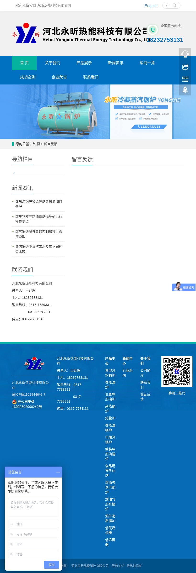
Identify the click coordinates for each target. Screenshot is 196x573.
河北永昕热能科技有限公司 (90, 566)
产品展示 (84, 63)
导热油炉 (118, 566)
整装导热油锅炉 (110, 454)
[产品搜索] (174, 3)
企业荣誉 (59, 77)
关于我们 (52, 63)
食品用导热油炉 (110, 470)
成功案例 (27, 77)
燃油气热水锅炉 (110, 504)
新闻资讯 (115, 63)
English (151, 6)
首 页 (24, 63)
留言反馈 (50, 144)
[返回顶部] (185, 91)
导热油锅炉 (134, 566)
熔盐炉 (110, 418)
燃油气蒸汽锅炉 (110, 487)
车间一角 (147, 63)
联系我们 (90, 77)
